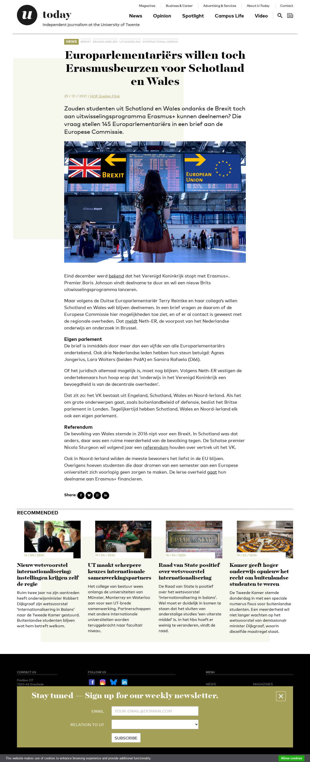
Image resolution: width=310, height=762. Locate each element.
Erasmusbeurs (105, 41)
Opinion (162, 15)
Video (261, 15)
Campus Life (229, 15)
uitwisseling (130, 41)
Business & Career (179, 6)
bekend (116, 275)
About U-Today (258, 6)
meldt (131, 321)
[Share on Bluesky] (89, 495)
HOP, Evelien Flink (105, 96)
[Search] (290, 15)
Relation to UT (87, 724)
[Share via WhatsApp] (97, 495)
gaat (212, 472)
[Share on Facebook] (81, 495)
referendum (155, 447)
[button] (281, 696)
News (135, 15)
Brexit (86, 41)
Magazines (147, 6)
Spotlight (193, 15)
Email (98, 711)
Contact (286, 6)
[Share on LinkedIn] (105, 495)
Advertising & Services (219, 6)
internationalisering (160, 41)
